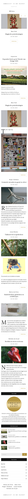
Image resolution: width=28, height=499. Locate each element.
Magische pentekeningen (14, 105)
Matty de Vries (14, 292)
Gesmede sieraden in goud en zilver (14, 182)
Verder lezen (14, 47)
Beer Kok (14, 102)
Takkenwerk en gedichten (14, 34)
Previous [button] (21, 16)
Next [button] (25, 16)
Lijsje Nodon (14, 31)
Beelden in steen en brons (14, 341)
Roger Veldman (14, 179)
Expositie (14, 56)
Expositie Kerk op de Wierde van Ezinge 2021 (14, 60)
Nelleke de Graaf (14, 338)
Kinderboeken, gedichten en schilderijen (14, 295)
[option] (14, 29)
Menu (13, 11)
